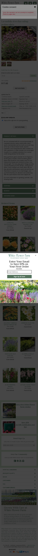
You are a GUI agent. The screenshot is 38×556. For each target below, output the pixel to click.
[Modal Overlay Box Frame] (19, 278)
